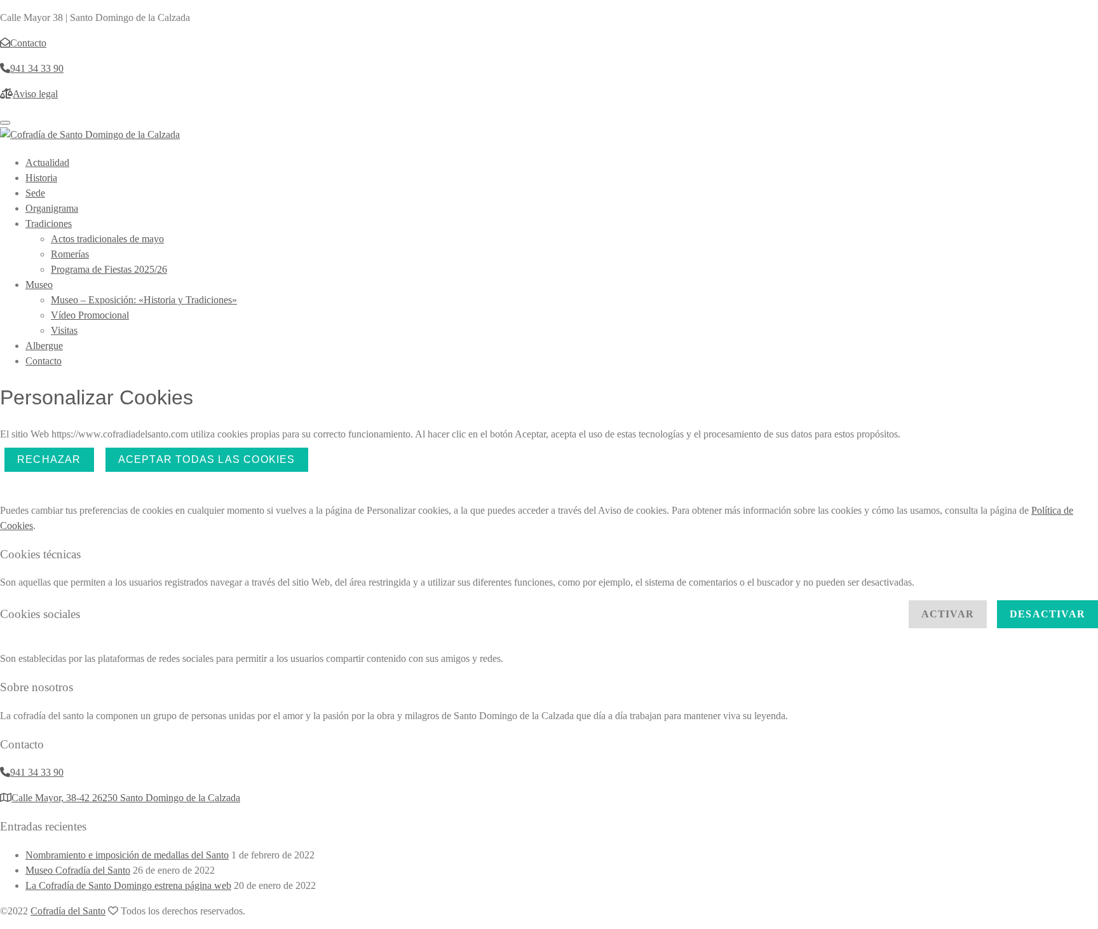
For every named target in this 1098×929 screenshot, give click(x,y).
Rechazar (49, 459)
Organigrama (51, 208)
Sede (35, 193)
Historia (41, 177)
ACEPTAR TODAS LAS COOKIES (206, 459)
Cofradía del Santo (67, 910)
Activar (947, 614)
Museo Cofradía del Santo (77, 870)
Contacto (43, 360)
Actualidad (47, 162)
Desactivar (1047, 614)
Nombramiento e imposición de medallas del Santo (127, 855)
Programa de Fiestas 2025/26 (109, 269)
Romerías (70, 254)
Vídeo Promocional (90, 315)
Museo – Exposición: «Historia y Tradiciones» (144, 299)
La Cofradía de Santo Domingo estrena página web (128, 885)
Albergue (44, 345)
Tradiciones (48, 223)
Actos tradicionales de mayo (107, 238)
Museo (39, 284)
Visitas (64, 330)
